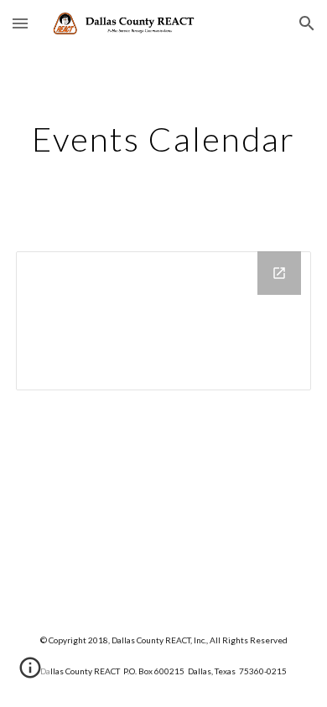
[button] (20, 23)
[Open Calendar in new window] (279, 273)
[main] (163, 139)
